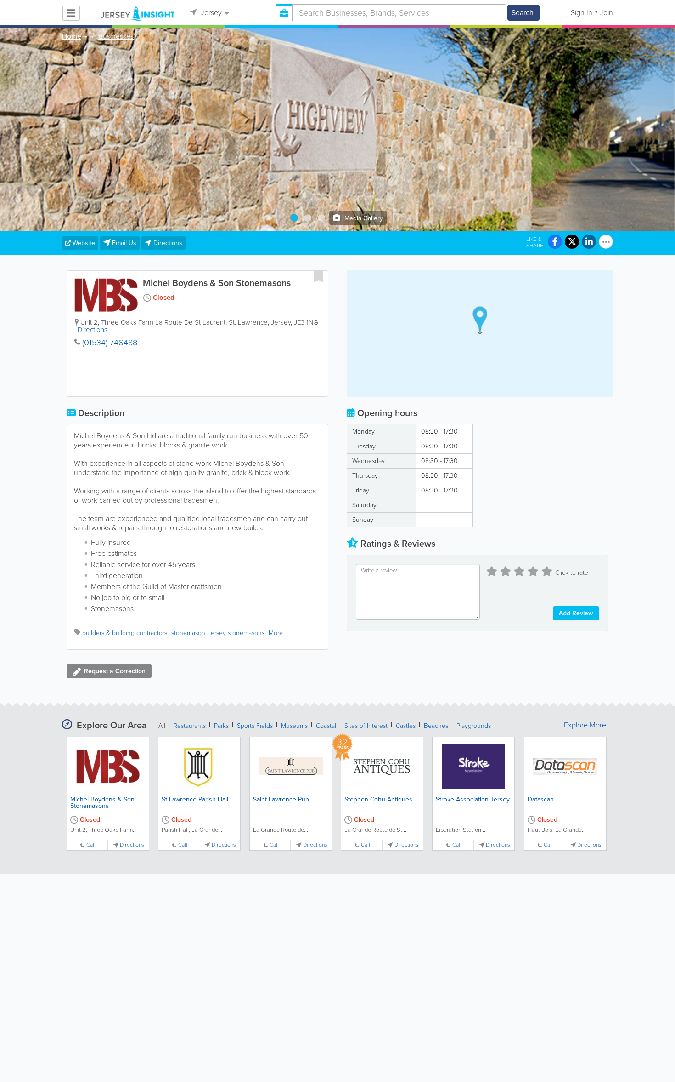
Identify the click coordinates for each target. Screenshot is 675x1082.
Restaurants (190, 726)
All (161, 726)
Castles (406, 726)
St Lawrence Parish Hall (195, 799)
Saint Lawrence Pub (281, 799)
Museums (294, 726)
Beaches (436, 726)
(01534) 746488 (109, 343)
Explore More (585, 725)
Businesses (116, 36)
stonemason (188, 633)
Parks (221, 726)
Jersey (210, 12)
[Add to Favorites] (318, 276)
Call (91, 845)
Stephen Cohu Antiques (378, 799)
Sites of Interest (366, 726)
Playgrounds (473, 726)
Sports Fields (255, 726)
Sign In (581, 12)
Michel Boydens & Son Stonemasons (102, 803)
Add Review (576, 613)
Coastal (326, 726)
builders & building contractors (124, 633)
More (276, 633)
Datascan (541, 799)
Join (606, 12)
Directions (92, 330)
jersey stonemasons (236, 633)
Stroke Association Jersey (473, 799)
